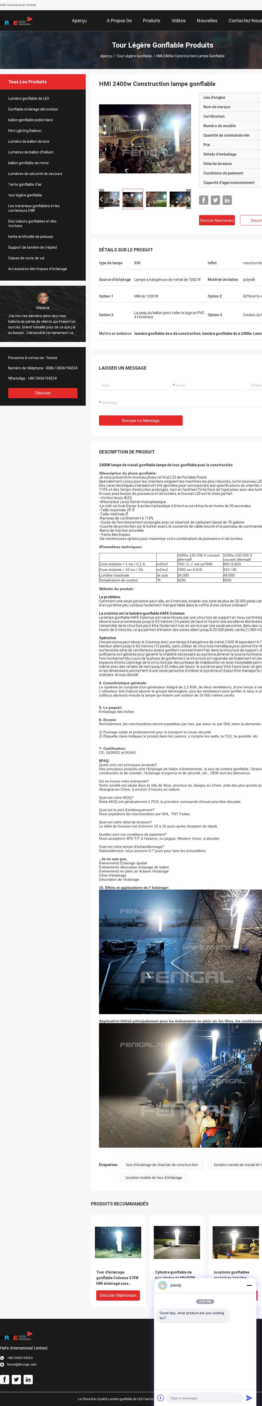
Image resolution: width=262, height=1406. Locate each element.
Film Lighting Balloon (24, 131)
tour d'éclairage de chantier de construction (162, 1165)
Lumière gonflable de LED (28, 98)
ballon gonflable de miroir (28, 163)
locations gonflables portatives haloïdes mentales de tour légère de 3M (234, 1278)
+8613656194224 (42, 378)
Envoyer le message (141, 420)
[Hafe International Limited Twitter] (215, 200)
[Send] (249, 1397)
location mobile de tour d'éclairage (154, 1178)
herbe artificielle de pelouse (30, 237)
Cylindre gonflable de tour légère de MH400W (175, 1275)
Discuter (43, 393)
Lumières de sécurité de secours (35, 174)
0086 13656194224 (61, 368)
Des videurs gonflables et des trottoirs (32, 223)
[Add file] (160, 1397)
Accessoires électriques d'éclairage (37, 269)
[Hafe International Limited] (16, 20)
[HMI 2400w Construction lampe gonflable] (145, 139)
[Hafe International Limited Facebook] (203, 200)
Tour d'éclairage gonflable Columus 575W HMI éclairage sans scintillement (117, 1278)
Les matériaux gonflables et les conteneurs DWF (34, 208)
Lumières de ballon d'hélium (30, 152)
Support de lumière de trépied (32, 247)
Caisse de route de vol (26, 258)
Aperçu (106, 56)
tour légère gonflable (134, 56)
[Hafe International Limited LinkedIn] (227, 200)
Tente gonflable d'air (25, 184)
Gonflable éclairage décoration (33, 109)
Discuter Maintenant (217, 220)
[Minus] (249, 1285)
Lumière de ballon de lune (28, 141)
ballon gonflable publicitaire (30, 120)
